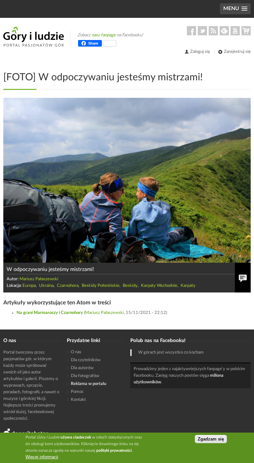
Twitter (202, 30)
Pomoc (77, 392)
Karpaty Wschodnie (159, 286)
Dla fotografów (85, 376)
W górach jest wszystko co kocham (171, 352)
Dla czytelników (86, 360)
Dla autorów (82, 368)
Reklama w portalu (88, 384)
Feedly (224, 30)
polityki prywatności (114, 450)
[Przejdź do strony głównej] (33, 36)
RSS (213, 30)
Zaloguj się (200, 52)
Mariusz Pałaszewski (39, 279)
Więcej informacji (41, 456)
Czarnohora (67, 286)
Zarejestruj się (237, 52)
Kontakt (78, 400)
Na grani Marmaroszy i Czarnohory (50, 313)
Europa (29, 286)
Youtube (235, 30)
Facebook (191, 30)
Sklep (246, 30)
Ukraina (46, 286)
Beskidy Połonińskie (100, 286)
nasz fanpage (104, 35)
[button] (235, 8)
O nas (76, 352)
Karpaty (188, 286)
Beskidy (130, 286)
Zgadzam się (211, 439)
